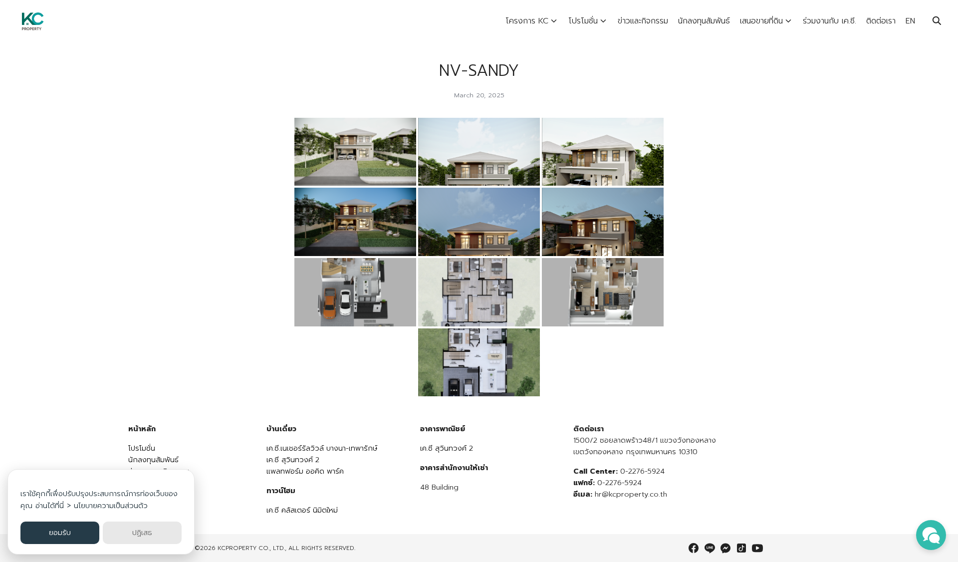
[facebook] (694, 548)
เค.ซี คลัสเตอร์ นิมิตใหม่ (302, 510)
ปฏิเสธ (142, 532)
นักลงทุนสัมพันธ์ (704, 21)
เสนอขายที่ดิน (761, 21)
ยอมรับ (60, 532)
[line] (710, 548)
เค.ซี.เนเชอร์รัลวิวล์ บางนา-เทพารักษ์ (321, 448)
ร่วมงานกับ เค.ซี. (829, 21)
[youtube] (757, 548)
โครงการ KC (526, 21)
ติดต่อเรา (881, 21)
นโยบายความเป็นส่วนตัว (111, 505)
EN (910, 21)
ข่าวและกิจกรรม (643, 21)
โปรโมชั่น (583, 21)
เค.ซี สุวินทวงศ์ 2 (292, 459)
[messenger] (725, 548)
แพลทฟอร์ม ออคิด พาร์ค (305, 471)
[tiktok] (741, 548)
